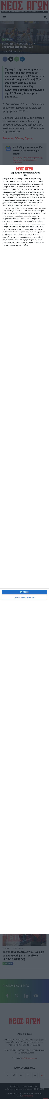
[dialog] (24, 549)
